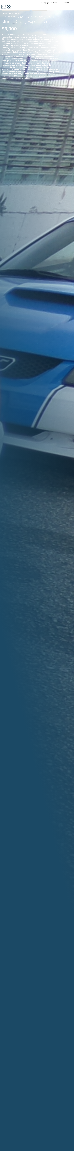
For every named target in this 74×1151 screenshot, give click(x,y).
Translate (66, 3)
